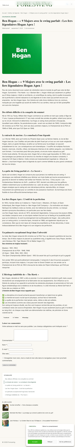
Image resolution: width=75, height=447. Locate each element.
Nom (4, 345)
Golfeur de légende (13, 13)
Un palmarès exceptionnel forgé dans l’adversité (19, 391)
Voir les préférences (65, 442)
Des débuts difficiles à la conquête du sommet (19, 379)
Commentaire (7, 340)
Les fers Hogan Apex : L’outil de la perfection (18, 388)
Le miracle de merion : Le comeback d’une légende (20, 382)
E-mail (5, 349)
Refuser (50, 442)
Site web (5, 354)
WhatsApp (25, 317)
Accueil (4, 13)
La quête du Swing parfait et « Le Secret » (18, 385)
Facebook (6, 317)
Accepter (35, 442)
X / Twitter (16, 317)
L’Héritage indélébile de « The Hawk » (16, 395)
